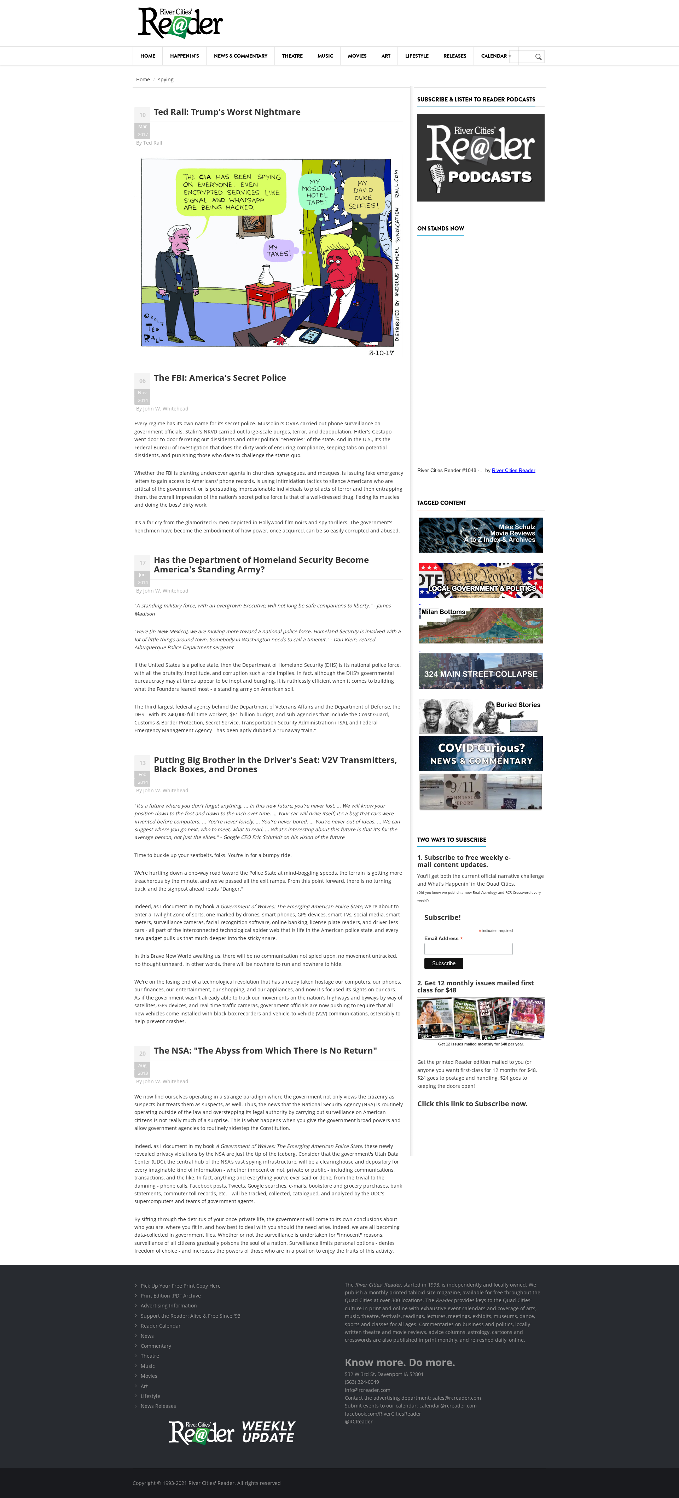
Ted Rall (152, 142)
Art (386, 55)
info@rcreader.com (367, 1390)
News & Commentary (240, 55)
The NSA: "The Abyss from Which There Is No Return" (265, 1050)
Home (147, 55)
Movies (357, 55)
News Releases (158, 1406)
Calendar (494, 55)
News (147, 1336)
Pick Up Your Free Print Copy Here (181, 1285)
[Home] (180, 23)
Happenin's (184, 55)
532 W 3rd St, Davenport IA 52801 (384, 1374)
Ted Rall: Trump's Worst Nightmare (227, 111)
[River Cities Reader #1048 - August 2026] (481, 349)
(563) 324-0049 (362, 1381)
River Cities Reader (513, 470)
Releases (454, 55)
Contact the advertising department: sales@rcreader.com (413, 1397)
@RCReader (359, 1421)
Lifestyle (417, 55)
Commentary (156, 1345)
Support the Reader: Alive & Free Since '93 (190, 1315)
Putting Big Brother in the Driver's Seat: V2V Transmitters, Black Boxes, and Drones (275, 764)
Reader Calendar (161, 1325)
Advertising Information (169, 1305)
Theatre (292, 55)
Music (325, 55)
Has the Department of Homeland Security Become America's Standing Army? (261, 564)
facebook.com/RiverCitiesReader (383, 1413)
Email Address (443, 938)
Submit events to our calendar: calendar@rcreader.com (411, 1405)
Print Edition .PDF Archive (171, 1295)
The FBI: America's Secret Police (220, 377)
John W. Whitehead (165, 408)
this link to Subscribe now (481, 1103)
